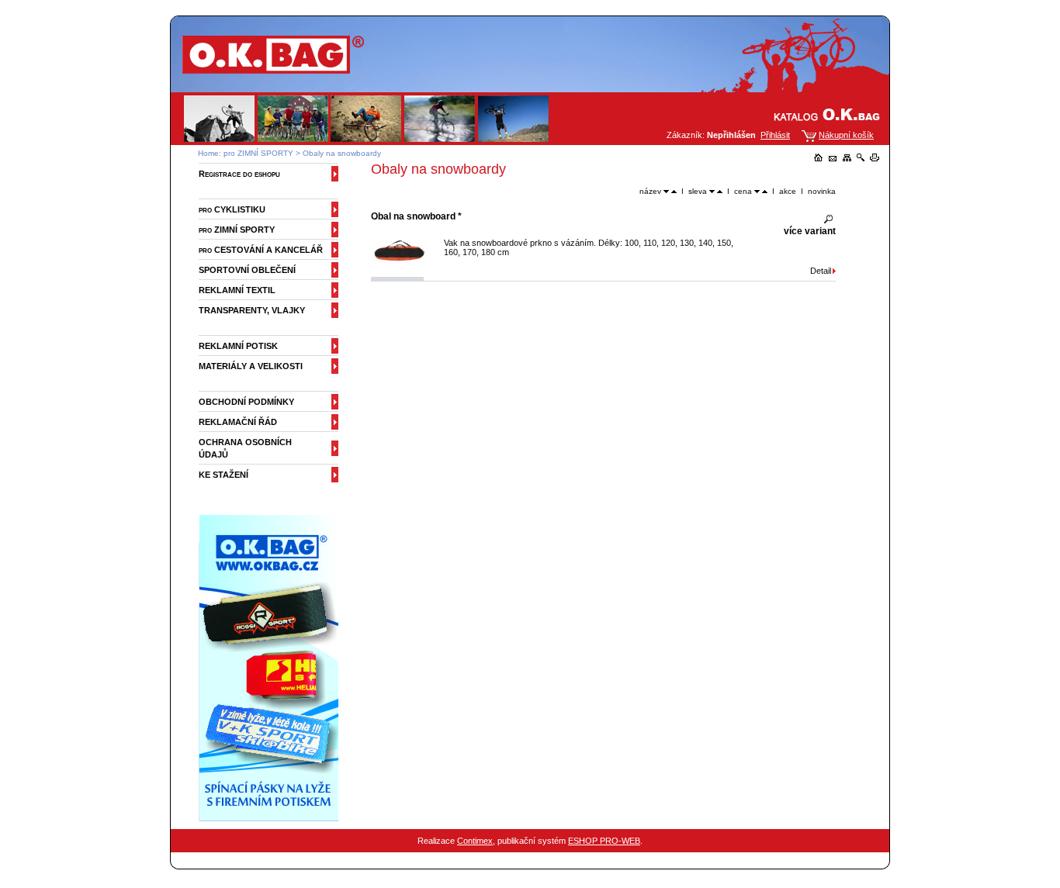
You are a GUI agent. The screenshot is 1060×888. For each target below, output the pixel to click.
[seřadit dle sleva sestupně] (712, 191)
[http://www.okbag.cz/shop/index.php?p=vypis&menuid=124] (272, 818)
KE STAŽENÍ (223, 474)
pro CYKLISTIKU (232, 209)
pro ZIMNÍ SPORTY (258, 153)
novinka (822, 191)
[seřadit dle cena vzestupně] (764, 191)
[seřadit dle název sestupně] (666, 191)
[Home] (819, 158)
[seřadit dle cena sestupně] (757, 191)
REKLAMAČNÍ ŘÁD (238, 422)
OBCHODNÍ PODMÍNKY (246, 401)
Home (208, 153)
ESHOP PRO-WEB (604, 840)
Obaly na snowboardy (342, 153)
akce (787, 191)
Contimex (475, 840)
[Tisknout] (875, 158)
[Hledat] (861, 158)
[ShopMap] (847, 158)
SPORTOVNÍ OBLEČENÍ (247, 270)
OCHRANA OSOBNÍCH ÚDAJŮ (245, 448)
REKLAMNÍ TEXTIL (237, 290)
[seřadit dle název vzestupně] (674, 191)
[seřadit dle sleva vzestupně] (719, 191)
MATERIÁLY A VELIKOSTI (251, 366)
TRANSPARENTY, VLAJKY (252, 310)
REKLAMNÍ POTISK (238, 346)
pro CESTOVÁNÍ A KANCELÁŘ (261, 249)
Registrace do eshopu (239, 173)
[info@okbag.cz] (833, 158)
